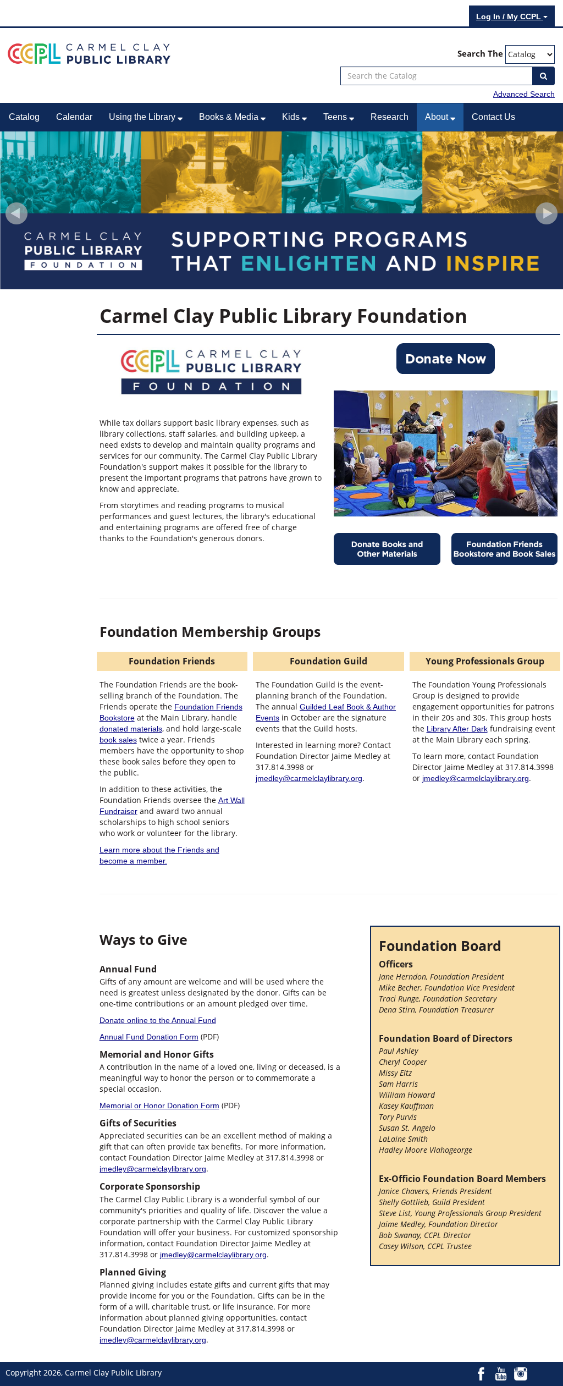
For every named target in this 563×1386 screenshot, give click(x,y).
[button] (16, 213)
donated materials (131, 728)
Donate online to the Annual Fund (158, 1020)
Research (390, 117)
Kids (292, 117)
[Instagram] (520, 1373)
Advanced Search (524, 94)
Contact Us (493, 117)
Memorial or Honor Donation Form (159, 1105)
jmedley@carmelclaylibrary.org (309, 778)
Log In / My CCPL (509, 16)
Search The (480, 53)
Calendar (74, 117)
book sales (118, 739)
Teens (336, 117)
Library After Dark (457, 728)
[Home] (89, 52)
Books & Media (230, 117)
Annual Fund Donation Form (149, 1036)
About (437, 117)
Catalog (24, 117)
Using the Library (143, 117)
